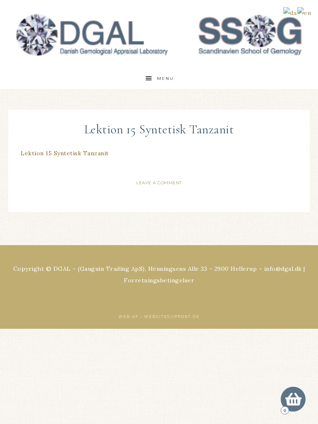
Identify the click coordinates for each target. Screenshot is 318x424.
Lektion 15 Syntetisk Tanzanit (65, 153)
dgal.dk (159, 34)
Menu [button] (165, 78)
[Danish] (290, 12)
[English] (304, 12)
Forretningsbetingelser (159, 280)
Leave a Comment (159, 183)
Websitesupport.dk (172, 316)
